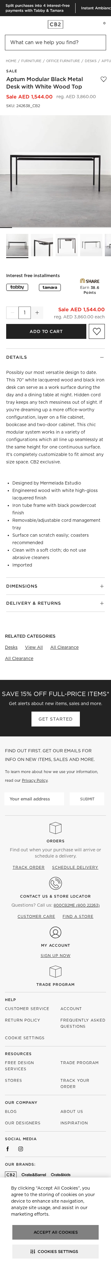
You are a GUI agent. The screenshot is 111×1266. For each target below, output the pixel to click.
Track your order (74, 1083)
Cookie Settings (25, 1038)
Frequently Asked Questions (82, 1023)
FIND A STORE (78, 916)
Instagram (20, 1149)
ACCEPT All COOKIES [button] (56, 1232)
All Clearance (64, 647)
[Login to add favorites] (103, 82)
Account (71, 1008)
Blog (11, 1111)
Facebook (7, 1149)
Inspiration (74, 1123)
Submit (87, 799)
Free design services (19, 1065)
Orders (56, 841)
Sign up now (56, 955)
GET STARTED (56, 719)
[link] (16, 24)
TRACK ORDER (29, 867)
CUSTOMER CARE (36, 916)
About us (71, 1111)
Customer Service (27, 1008)
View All (34, 647)
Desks (11, 647)
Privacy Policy (34, 780)
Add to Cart (46, 331)
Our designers (23, 1123)
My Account (55, 945)
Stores (13, 1080)
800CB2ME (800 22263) (77, 905)
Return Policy (22, 1020)
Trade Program (55, 984)
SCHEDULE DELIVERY (75, 867)
